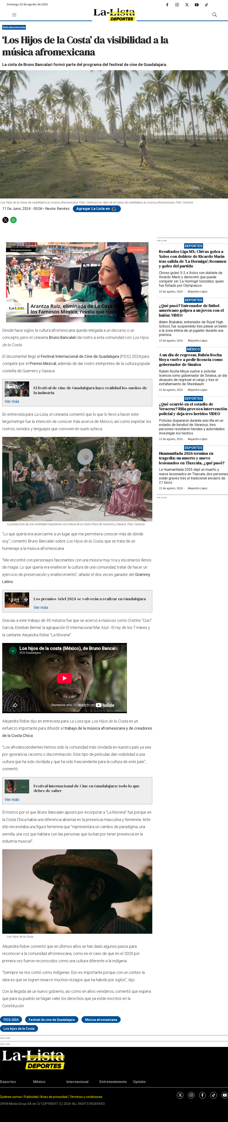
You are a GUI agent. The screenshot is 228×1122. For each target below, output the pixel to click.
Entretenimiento (14, 27)
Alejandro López (198, 291)
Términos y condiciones (85, 1097)
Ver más (12, 401)
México (193, 349)
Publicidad (31, 1097)
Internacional (77, 1082)
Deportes (193, 246)
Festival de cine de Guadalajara (52, 1020)
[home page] (114, 14)
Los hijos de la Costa (19, 1028)
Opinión (139, 1082)
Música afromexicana (101, 1020)
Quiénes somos (11, 1097)
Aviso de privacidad (53, 1097)
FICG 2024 (11, 1020)
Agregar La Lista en (93, 209)
